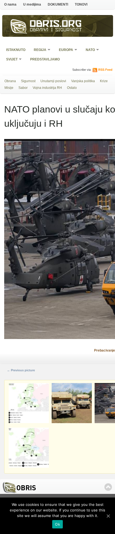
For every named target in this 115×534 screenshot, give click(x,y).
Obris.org (56, 24)
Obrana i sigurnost (56, 30)
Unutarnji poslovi (53, 81)
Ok (57, 524)
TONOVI (81, 4)
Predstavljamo (45, 59)
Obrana (10, 81)
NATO (88, 50)
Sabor (23, 88)
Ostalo (72, 88)
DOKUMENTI (58, 4)
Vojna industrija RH (47, 88)
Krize (104, 81)
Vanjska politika (83, 81)
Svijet (10, 59)
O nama (10, 4)
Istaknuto (15, 50)
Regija (38, 50)
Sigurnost (28, 81)
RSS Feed (105, 69)
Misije (8, 88)
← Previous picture (21, 370)
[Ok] (108, 516)
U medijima (32, 4)
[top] (108, 487)
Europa (64, 50)
